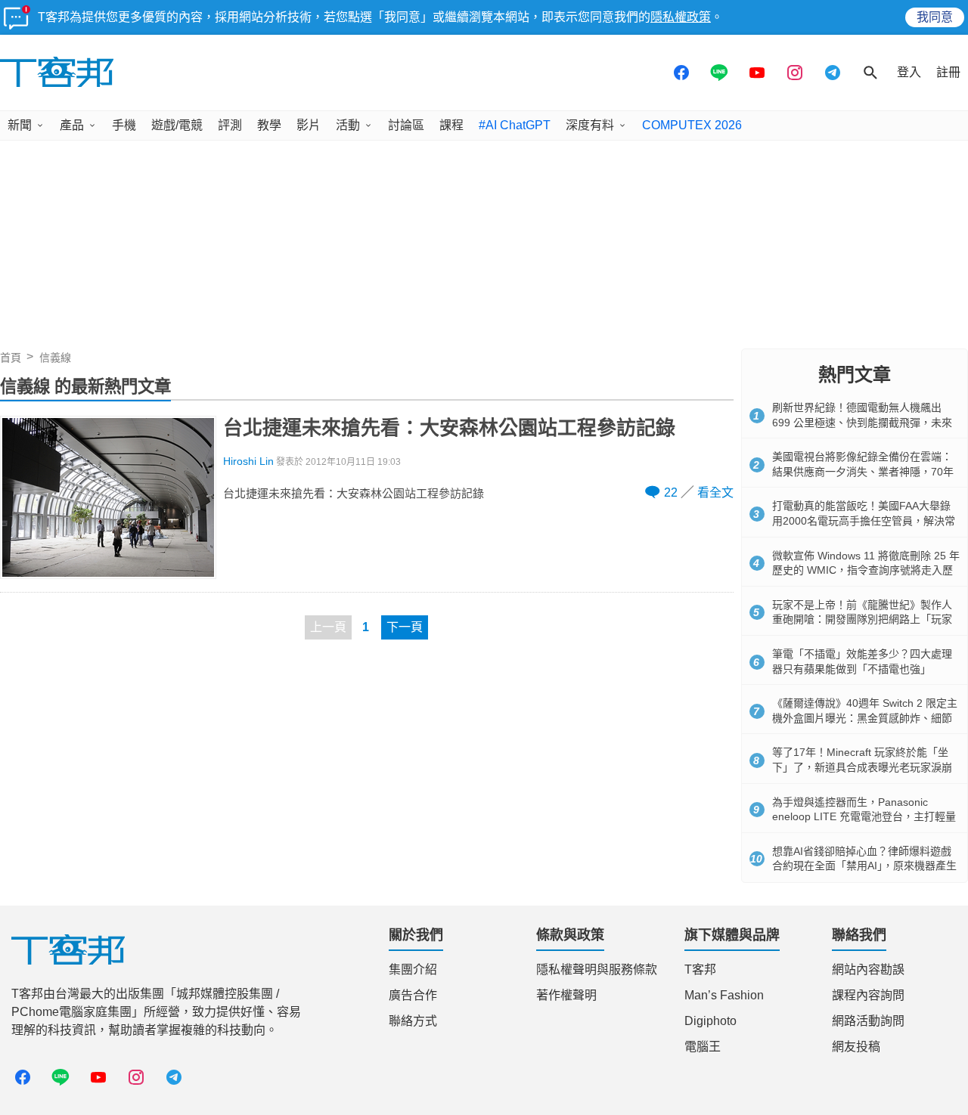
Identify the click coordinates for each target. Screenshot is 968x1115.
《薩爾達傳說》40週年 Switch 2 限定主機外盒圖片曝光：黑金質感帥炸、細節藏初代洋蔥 (864, 718)
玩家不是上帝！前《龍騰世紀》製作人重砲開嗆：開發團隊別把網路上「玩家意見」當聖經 (862, 619)
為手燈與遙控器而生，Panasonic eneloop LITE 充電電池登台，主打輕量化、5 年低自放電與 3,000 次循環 (864, 817)
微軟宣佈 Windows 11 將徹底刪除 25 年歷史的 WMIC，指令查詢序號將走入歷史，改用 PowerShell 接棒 (866, 570)
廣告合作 (413, 995)
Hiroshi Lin (248, 461)
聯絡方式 (413, 1020)
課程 (451, 125)
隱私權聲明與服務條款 (596, 969)
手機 (124, 125)
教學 (269, 125)
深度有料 (590, 125)
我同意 (935, 17)
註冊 (948, 72)
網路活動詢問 (868, 1020)
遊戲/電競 (177, 125)
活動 (348, 125)
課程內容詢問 (868, 995)
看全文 (715, 492)
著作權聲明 (566, 995)
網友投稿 (856, 1046)
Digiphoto (710, 1020)
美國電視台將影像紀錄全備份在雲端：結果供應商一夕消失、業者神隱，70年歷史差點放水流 (863, 471)
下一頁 (404, 627)
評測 (230, 125)
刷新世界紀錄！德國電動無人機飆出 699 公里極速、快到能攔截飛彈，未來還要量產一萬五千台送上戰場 (862, 422)
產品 (72, 125)
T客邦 (700, 969)
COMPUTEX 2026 (692, 125)
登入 (909, 72)
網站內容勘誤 (868, 969)
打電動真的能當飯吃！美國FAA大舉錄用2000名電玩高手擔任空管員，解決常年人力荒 (863, 520)
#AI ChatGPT (515, 125)
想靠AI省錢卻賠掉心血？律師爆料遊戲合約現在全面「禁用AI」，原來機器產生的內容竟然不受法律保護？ (864, 866)
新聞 (20, 125)
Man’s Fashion (724, 995)
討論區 (406, 125)
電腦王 (702, 1046)
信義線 (55, 357)
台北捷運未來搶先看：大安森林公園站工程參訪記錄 (449, 428)
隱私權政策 (680, 17)
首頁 (10, 357)
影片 (308, 125)
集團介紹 (413, 969)
